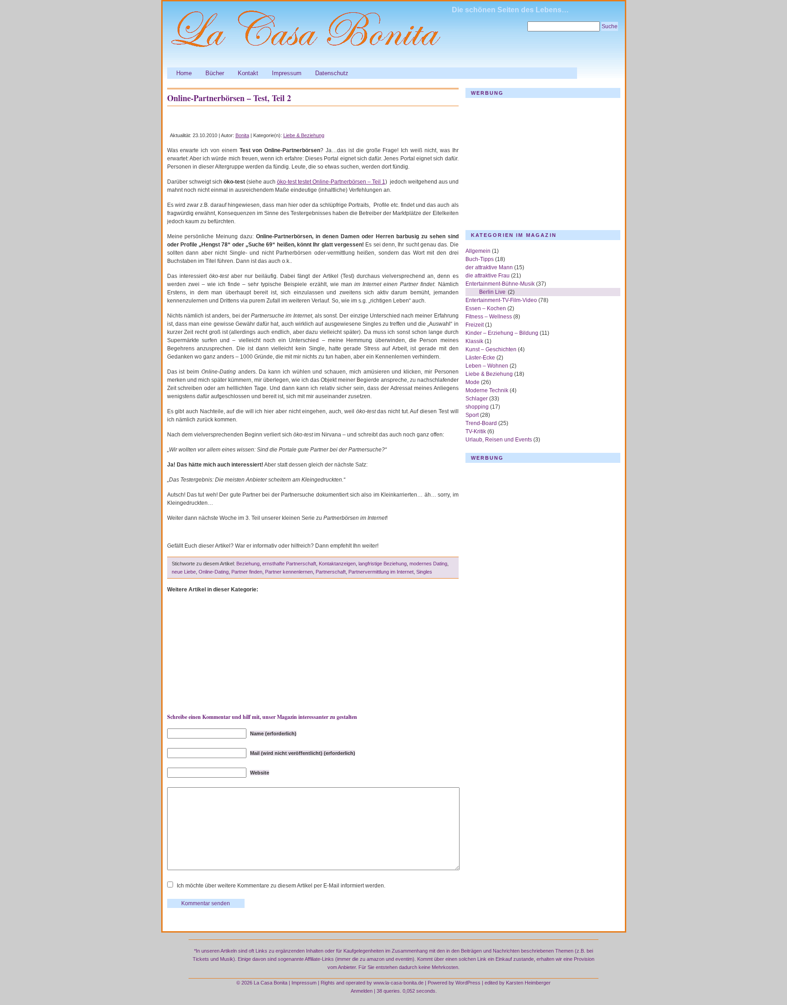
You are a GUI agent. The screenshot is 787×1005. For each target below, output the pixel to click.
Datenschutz (331, 73)
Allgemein (478, 251)
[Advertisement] (273, 118)
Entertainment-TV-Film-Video (501, 300)
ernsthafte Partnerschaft (289, 563)
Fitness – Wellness (488, 316)
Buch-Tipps (479, 259)
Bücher (214, 73)
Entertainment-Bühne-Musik (500, 284)
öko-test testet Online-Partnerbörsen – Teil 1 (331, 182)
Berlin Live (492, 292)
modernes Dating (428, 563)
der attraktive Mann (489, 267)
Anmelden (362, 991)
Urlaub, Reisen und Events (498, 439)
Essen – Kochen (485, 308)
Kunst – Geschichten (490, 349)
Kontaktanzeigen (337, 563)
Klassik (474, 341)
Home (184, 73)
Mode (472, 382)
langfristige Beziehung (382, 563)
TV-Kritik (475, 431)
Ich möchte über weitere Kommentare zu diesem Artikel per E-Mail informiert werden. (281, 885)
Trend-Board (481, 423)
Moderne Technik (486, 390)
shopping (477, 407)
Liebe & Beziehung (303, 135)
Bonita (242, 135)
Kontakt (248, 73)
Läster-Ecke (480, 357)
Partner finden (246, 571)
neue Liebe (184, 571)
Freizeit (474, 325)
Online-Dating (214, 571)
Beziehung (248, 563)
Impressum (287, 73)
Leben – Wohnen (486, 366)
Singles (424, 571)
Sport (472, 415)
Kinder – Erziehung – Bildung (501, 333)
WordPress (467, 982)
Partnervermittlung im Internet (381, 571)
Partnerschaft (331, 571)
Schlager (476, 398)
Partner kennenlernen (289, 571)
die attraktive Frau (487, 275)
